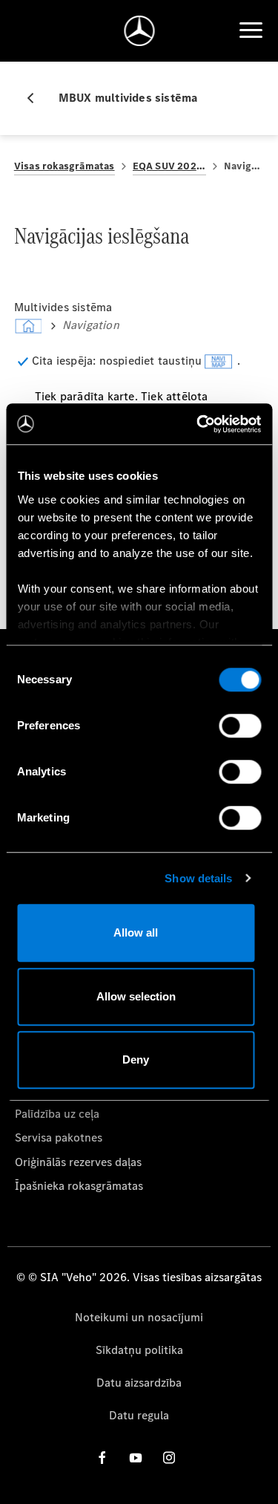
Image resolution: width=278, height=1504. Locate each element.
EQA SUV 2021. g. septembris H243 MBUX (169, 166)
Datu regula (139, 1415)
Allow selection (136, 996)
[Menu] (251, 30)
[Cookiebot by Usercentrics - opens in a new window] (198, 424)
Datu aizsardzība (139, 1382)
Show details (198, 878)
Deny (135, 1059)
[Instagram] (169, 1457)
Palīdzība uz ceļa (57, 1114)
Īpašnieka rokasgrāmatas (79, 1186)
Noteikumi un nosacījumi (139, 1317)
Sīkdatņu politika (139, 1350)
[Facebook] (102, 1457)
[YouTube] (136, 1457)
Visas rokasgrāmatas (64, 166)
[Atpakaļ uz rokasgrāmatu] (36, 98)
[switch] (240, 726)
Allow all (135, 932)
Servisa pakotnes (58, 1137)
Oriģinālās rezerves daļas (78, 1162)
